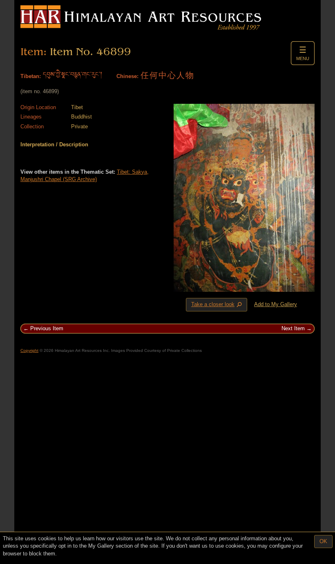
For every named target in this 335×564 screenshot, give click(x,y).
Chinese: (127, 76)
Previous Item (46, 328)
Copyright (29, 350)
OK (323, 541)
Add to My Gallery (275, 304)
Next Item (293, 328)
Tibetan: (30, 76)
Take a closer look (217, 304)
